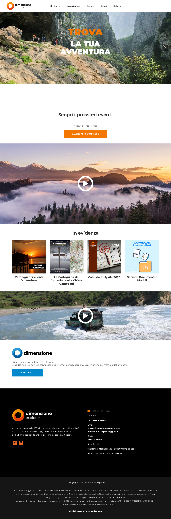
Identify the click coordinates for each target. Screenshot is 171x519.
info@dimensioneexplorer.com (104, 428)
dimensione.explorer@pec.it (103, 431)
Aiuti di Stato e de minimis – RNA (85, 511)
